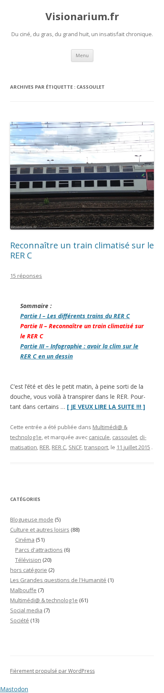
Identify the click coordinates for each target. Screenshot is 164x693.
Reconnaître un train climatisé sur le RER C (82, 250)
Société (19, 620)
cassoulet (124, 437)
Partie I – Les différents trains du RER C (75, 316)
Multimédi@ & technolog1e (44, 600)
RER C (59, 447)
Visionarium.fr (82, 16)
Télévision (28, 560)
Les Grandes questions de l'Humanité (58, 580)
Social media (26, 610)
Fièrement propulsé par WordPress (52, 671)
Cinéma (24, 539)
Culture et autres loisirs (39, 529)
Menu (82, 55)
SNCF (75, 447)
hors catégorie (28, 570)
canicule (99, 437)
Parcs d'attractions (39, 549)
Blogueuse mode (31, 519)
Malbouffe (23, 590)
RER (44, 447)
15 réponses (26, 275)
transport (96, 447)
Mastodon (14, 689)
